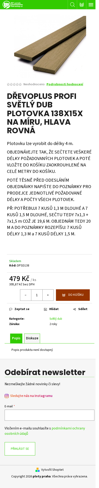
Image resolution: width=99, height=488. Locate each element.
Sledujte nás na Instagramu (31, 395)
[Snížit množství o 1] (25, 295)
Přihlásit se (20, 449)
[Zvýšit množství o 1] (47, 295)
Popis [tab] (16, 338)
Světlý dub (56, 319)
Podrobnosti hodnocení (65, 84)
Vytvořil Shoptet (52, 470)
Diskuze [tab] (32, 338)
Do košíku (76, 295)
